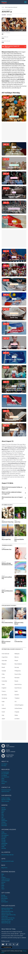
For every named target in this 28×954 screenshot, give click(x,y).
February (3, 809)
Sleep (2, 885)
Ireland (4, 708)
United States (18, 708)
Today (2, 832)
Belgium (4, 664)
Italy (3, 715)
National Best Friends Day (8, 918)
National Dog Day (5, 922)
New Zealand (18, 664)
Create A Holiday (5, 798)
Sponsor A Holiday (6, 799)
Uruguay (17, 712)
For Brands (4, 775)
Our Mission (4, 764)
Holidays (4, 14)
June (2, 815)
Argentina (4, 657)
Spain (16, 691)
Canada (4, 670)
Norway (17, 667)
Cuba (3, 684)
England (4, 688)
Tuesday (3, 841)
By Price (3, 900)
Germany (4, 694)
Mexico (17, 657)
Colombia (4, 681)
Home (3, 7)
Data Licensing (5, 801)
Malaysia (17, 653)
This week (3, 837)
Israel (3, 712)
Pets (2, 884)
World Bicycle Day (6, 921)
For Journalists (5, 773)
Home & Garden (5, 880)
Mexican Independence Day (8, 914)
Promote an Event (6, 790)
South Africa (18, 684)
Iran (3, 705)
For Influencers (5, 777)
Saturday (3, 848)
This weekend (4, 835)
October (3, 822)
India (3, 701)
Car (2, 875)
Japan (3, 718)
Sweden (17, 694)
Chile (3, 674)
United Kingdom (19, 705)
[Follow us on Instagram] (10, 944)
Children (3, 877)
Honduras (4, 698)
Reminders (4, 781)
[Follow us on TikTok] (17, 944)
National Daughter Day (7, 919)
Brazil (3, 667)
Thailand (17, 698)
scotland (17, 718)
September (4, 820)
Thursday (3, 845)
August (3, 819)
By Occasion (4, 898)
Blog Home (4, 867)
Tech (2, 887)
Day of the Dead (5, 909)
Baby (2, 874)
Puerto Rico (18, 674)
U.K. (16, 701)
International (5, 653)
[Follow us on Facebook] (6, 944)
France (4, 691)
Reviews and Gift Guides (7, 861)
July (2, 817)
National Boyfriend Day (7, 911)
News (2, 780)
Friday (2, 846)
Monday (3, 840)
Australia (4, 660)
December (4, 825)
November (4, 824)
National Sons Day (6, 913)
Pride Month (4, 916)
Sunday (3, 838)
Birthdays (9, 14)
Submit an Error (5, 791)
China (3, 677)
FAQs (2, 778)
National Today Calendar (7, 854)
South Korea (18, 688)
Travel (2, 888)
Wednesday (4, 843)
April (2, 812)
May (2, 814)
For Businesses (5, 772)
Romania (17, 677)
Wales (16, 715)
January (3, 807)
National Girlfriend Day (7, 908)
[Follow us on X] (13, 944)
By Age (3, 895)
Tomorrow (4, 833)
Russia (16, 681)
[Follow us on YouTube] (2, 944)
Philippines (18, 670)
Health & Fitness (5, 879)
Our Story (3, 765)
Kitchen (3, 882)
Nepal (16, 660)
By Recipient (4, 901)
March (3, 811)
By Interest (4, 896)
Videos (3, 783)
